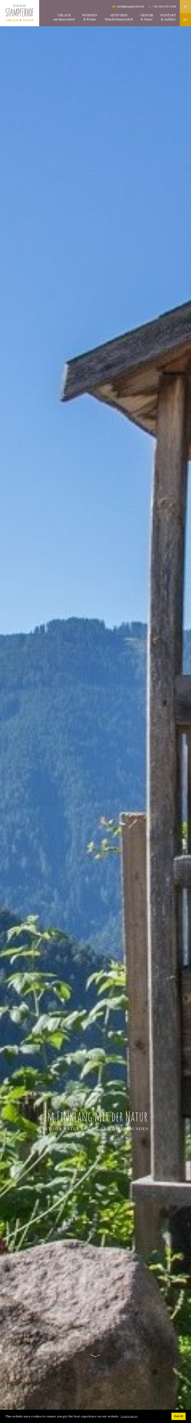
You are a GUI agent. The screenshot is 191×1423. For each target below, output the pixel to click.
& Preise (89, 17)
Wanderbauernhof (119, 17)
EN (185, 20)
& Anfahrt (168, 17)
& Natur (146, 17)
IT (185, 6)
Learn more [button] (129, 1416)
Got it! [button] (178, 1416)
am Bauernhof (64, 17)
